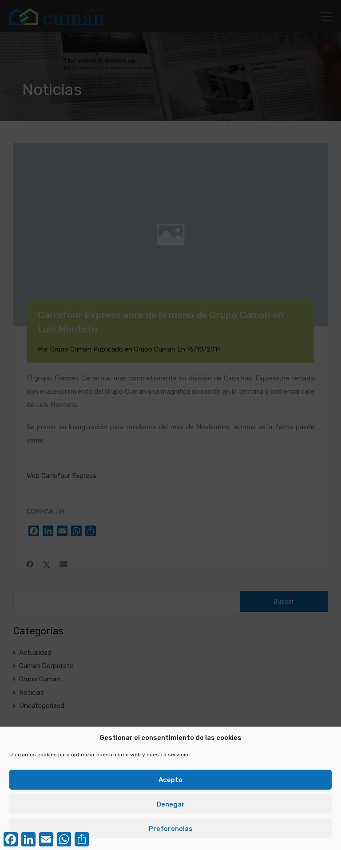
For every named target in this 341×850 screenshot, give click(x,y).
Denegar (171, 804)
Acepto (170, 780)
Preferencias (171, 829)
